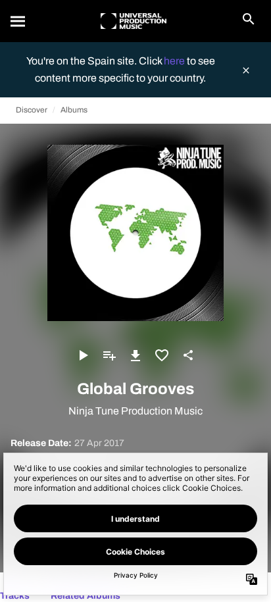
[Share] (188, 355)
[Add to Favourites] (162, 355)
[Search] (18, 21)
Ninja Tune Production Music (135, 410)
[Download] (135, 355)
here (175, 60)
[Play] (83, 355)
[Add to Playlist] (109, 355)
